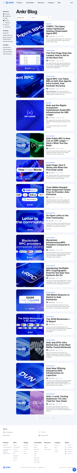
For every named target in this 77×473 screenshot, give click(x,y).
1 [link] (36, 418)
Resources (41, 2)
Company (51, 2)
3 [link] (42, 418)
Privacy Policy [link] (70, 467)
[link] (74, 469)
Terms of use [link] (62, 467)
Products (19, 2)
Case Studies (30, 2)
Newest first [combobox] (20, 17)
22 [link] (53, 418)
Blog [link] (59, 2)
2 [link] (39, 418)
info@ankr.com (41, 467)
